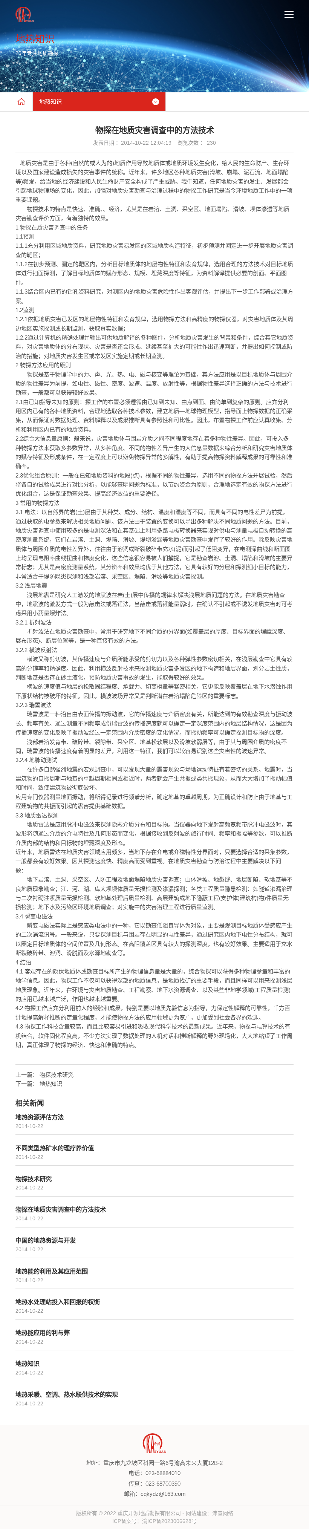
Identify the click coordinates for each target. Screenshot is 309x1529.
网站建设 (196, 1513)
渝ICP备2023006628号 (169, 1521)
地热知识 (51, 1084)
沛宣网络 (222, 1513)
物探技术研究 (56, 1074)
